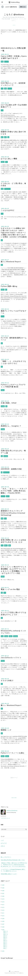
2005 (3, 929)
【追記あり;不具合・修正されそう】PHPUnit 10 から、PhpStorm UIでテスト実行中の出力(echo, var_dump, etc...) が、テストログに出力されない (14, 864)
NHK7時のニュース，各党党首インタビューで (13, 84)
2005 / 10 (5, 934)
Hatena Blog (12, 973)
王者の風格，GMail (9, 403)
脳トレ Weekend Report (11, 705)
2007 (3, 924)
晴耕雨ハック (6, 730)
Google (2, 406)
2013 (3, 907)
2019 (3, 899)
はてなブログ (4, 843)
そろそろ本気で (7, 680)
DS (1, 265)
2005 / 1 (5, 948)
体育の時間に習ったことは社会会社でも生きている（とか (13, 541)
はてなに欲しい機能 (9, 159)
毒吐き (5, 545)
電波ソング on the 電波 (10, 589)
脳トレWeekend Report (11, 262)
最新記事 (3, 853)
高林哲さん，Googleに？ (11, 426)
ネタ (2, 88)
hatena (2, 162)
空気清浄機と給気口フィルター (9, 874)
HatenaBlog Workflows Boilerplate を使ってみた (13, 860)
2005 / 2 (5, 946)
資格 (2, 518)
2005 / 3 (5, 945)
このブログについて (5, 818)
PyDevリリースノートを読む (12, 753)
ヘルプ (2, 840)
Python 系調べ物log (9, 286)
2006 (3, 927)
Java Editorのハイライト (11, 658)
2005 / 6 (5, 940)
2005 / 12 (5, 931)
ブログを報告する (19, 973)
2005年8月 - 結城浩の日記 (11, 469)
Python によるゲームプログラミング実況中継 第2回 (13, 386)
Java (2, 636)
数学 (2, 137)
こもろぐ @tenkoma (11, 7)
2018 (3, 901)
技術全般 (6, 456)
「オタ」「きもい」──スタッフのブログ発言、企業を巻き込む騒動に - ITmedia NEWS (14, 491)
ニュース (6, 61)
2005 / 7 (5, 939)
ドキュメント (7, 189)
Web (2, 61)
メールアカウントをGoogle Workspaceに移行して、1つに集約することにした (13, 870)
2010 (3, 915)
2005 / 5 (5, 942)
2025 (3, 885)
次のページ (14, 777)
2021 (3, 893)
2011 (3, 913)
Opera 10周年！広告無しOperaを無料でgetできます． (14, 57)
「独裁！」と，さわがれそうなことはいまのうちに (13, 362)
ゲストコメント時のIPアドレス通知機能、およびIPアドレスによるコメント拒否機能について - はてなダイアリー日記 (13, 570)
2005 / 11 (5, 932)
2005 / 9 (5, 936)
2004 (3, 951)
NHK (5, 88)
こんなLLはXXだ (7, 210)
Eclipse (6, 636)
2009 (3, 918)
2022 (3, 890)
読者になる (23, 6)
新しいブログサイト (6, 857)
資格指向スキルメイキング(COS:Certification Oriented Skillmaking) (13, 513)
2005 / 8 (5, 937)
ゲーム (2, 316)
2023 (3, 887)
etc (8, 137)
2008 (3, 921)
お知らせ (3, 846)
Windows (15, 636)
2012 (3, 910)
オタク (7, 496)
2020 (3, 896)
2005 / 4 (5, 943)
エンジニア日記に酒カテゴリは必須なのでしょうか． (13, 613)
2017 (3, 904)
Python (2, 289)
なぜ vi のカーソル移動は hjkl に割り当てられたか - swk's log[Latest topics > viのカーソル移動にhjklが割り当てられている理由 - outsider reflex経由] (14, 232)
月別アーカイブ (5, 881)
